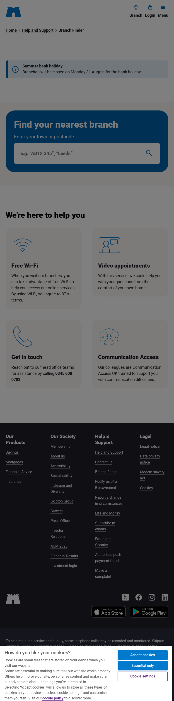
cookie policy (52, 698)
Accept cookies (142, 655)
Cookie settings (142, 676)
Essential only (142, 665)
